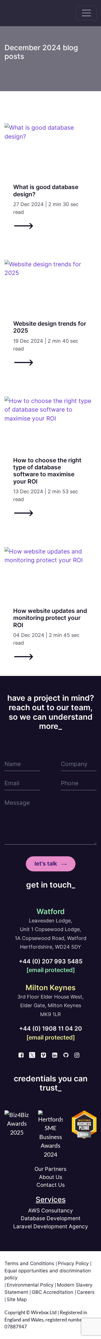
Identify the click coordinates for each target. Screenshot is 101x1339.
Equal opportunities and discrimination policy (47, 1274)
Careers (86, 1292)
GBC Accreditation (53, 1292)
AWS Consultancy (50, 1210)
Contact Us (50, 1185)
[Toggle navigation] (86, 13)
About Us (50, 1177)
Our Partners (50, 1169)
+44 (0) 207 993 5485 (50, 961)
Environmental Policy (31, 1285)
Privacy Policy (74, 1263)
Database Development (51, 1218)
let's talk (46, 863)
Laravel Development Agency (50, 1226)
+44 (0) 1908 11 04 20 (50, 1028)
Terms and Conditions (30, 1263)
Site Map (17, 1299)
